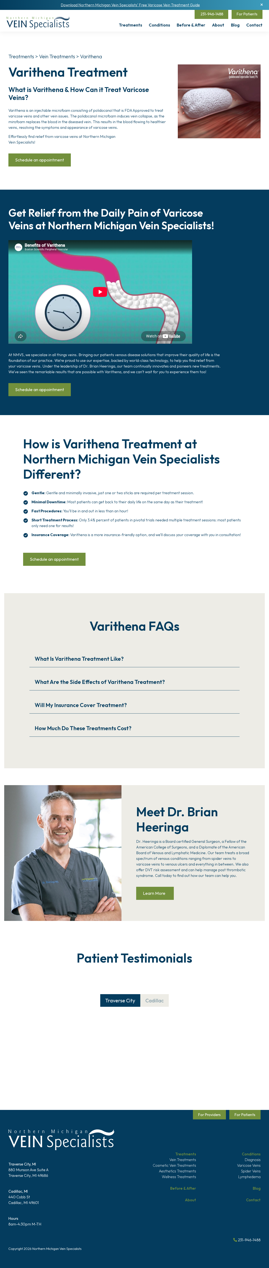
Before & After (191, 25)
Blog (235, 25)
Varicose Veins (249, 1165)
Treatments (130, 25)
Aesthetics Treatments (177, 1171)
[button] (262, 4)
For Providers (209, 1114)
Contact (254, 25)
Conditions (159, 25)
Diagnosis (253, 1159)
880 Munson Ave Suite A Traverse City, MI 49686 (28, 1170)
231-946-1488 (211, 14)
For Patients (247, 14)
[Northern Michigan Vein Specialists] (38, 23)
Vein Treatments (57, 56)
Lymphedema (249, 1176)
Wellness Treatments (179, 1176)
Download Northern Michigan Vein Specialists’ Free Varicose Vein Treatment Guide (130, 5)
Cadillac (154, 1000)
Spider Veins (251, 1171)
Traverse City (120, 1000)
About (218, 25)
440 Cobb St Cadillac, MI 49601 (23, 1197)
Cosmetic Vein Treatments (174, 1165)
